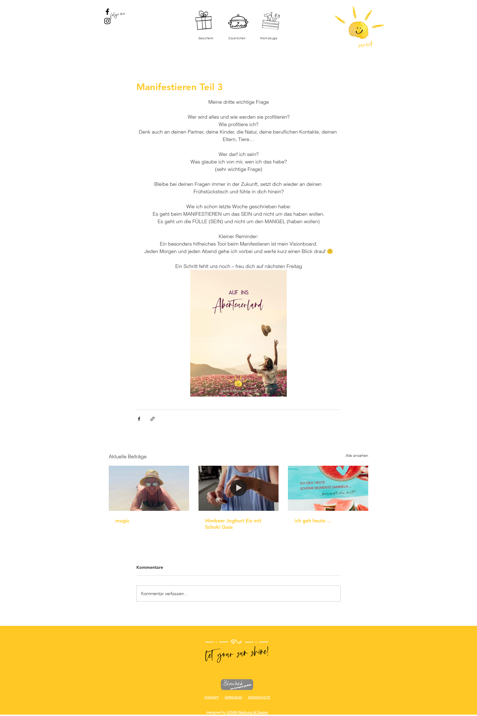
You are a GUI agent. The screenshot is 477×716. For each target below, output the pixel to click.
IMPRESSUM (233, 697)
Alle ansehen (357, 455)
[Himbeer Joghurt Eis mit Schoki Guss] (238, 488)
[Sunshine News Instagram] (107, 21)
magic (122, 520)
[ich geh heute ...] (328, 488)
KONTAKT (212, 697)
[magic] (149, 488)
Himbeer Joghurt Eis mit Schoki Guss (233, 523)
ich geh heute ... (313, 520)
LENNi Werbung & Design (247, 712)
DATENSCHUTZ (259, 697)
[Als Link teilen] (152, 418)
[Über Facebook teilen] (139, 418)
